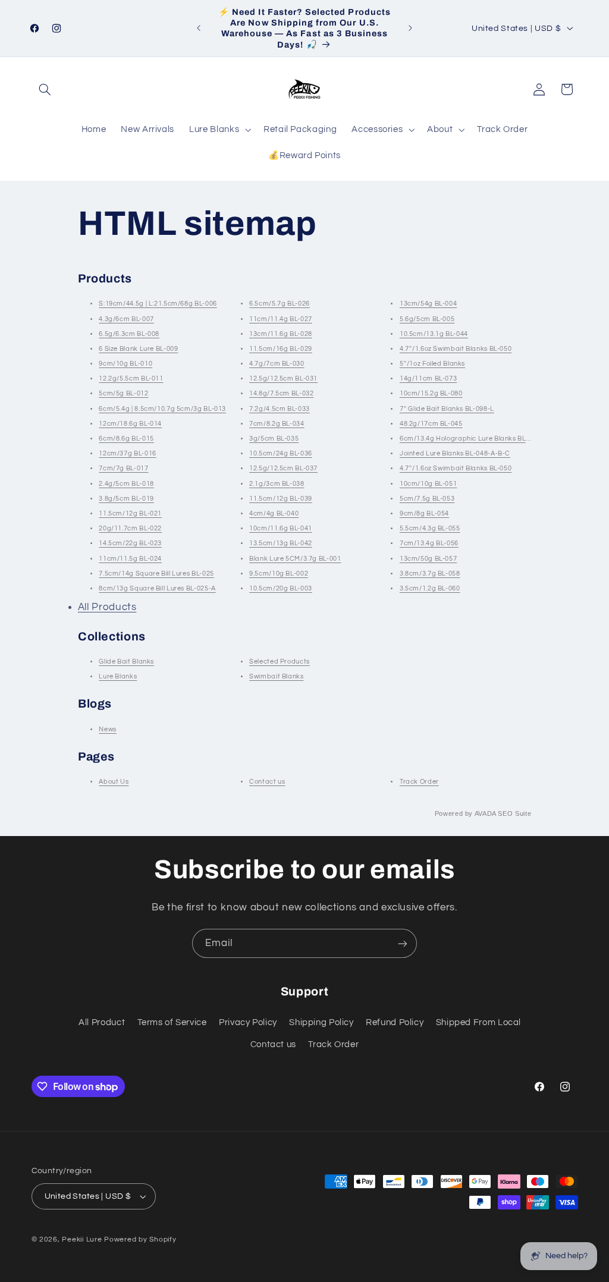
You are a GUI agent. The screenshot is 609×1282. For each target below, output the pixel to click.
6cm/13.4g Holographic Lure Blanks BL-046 (470, 438)
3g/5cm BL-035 (274, 438)
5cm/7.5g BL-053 (427, 498)
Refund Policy (394, 1022)
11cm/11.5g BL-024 (130, 558)
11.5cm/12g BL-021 (130, 513)
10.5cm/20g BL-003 (280, 588)
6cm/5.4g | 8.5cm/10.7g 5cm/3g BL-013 (162, 409)
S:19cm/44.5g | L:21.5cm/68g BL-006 (157, 303)
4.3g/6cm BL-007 (126, 319)
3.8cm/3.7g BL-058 (430, 573)
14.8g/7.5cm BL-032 (281, 393)
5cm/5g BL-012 (123, 393)
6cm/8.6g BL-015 (126, 438)
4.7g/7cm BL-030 (276, 363)
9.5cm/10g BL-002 (278, 573)
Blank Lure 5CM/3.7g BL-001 (295, 558)
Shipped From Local (478, 1022)
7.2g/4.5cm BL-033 (279, 409)
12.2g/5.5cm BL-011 (131, 378)
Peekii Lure (82, 1239)
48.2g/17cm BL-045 (431, 423)
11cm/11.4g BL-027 (280, 319)
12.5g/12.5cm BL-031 (283, 378)
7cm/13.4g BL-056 (429, 543)
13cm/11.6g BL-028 (280, 334)
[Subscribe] (402, 943)
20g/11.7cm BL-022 (130, 528)
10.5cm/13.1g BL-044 (434, 334)
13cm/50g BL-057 (428, 558)
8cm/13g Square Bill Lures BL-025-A (157, 588)
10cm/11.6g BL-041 (280, 528)
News (108, 729)
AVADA (485, 813)
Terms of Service (172, 1022)
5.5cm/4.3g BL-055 (430, 528)
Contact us (267, 781)
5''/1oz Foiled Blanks (432, 363)
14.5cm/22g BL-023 (130, 543)
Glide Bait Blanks (126, 661)
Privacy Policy (248, 1022)
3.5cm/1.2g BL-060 (430, 588)
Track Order (419, 781)
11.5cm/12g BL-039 (280, 498)
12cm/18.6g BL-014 (130, 423)
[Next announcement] (410, 28)
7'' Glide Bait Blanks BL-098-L (447, 409)
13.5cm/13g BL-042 (280, 543)
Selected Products (279, 661)
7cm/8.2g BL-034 (276, 423)
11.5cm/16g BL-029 (280, 348)
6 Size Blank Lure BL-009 (138, 348)
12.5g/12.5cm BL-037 (283, 468)
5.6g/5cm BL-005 (427, 319)
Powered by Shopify (140, 1239)
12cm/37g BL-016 (127, 453)
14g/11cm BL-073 (428, 378)
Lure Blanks (118, 676)
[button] (45, 89)
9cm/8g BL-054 (424, 513)
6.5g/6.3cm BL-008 (129, 334)
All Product (102, 1022)
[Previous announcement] (199, 28)
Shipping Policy (321, 1022)
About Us (113, 781)
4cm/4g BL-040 (274, 513)
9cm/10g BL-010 (125, 363)
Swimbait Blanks (276, 676)
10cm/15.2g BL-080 (431, 393)
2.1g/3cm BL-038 (276, 483)
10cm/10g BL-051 (428, 483)
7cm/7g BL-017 (123, 468)
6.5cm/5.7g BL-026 (279, 303)
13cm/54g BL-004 (428, 303)
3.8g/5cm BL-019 (126, 498)
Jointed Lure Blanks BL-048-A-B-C (455, 453)
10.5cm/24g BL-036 (280, 453)
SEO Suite (514, 813)
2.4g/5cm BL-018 (126, 483)
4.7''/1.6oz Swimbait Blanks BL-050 (455, 348)
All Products (107, 607)
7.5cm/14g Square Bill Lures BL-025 (156, 573)
